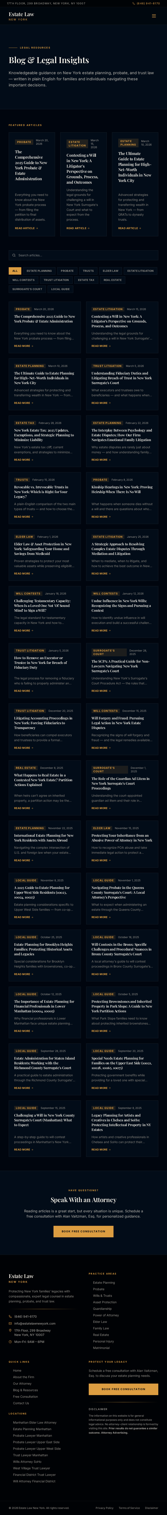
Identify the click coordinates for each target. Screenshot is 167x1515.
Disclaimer (151, 1508)
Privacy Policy (105, 1508)
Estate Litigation (140, 270)
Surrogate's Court (27, 289)
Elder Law (110, 270)
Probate (67, 270)
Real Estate (113, 280)
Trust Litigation (56, 280)
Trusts (88, 270)
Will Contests (23, 280)
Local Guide (60, 289)
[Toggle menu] (154, 16)
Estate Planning (39, 270)
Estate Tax (86, 280)
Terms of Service (129, 1508)
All (15, 270)
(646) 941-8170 (148, 3)
